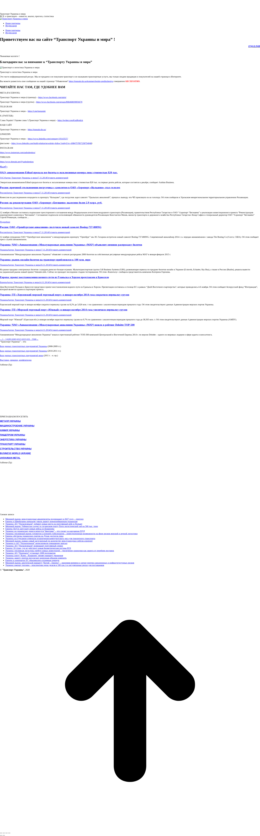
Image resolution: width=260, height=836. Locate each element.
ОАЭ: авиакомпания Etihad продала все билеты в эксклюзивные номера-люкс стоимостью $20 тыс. (59, 172)
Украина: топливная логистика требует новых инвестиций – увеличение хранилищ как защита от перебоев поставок (59, 550)
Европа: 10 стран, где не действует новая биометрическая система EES (38, 548)
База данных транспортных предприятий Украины (23, 346)
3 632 (22, 339)
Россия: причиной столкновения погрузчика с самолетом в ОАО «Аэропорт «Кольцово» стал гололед (60, 187)
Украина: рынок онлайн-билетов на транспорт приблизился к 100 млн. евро (45, 259)
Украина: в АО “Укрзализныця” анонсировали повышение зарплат (36, 543)
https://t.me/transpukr (37, 111)
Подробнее (5, 222)
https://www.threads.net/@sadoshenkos (17, 162)
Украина (4, 250)
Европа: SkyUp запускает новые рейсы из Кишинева (29, 529)
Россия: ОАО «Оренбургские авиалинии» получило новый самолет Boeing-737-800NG (50, 227)
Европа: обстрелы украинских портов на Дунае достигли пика (34, 536)
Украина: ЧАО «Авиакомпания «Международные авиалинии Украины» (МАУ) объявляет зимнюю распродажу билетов (71, 244)
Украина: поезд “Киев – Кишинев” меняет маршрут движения (34, 555)
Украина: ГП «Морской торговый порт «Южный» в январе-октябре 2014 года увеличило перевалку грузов (63, 309)
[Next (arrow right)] (4, 835)
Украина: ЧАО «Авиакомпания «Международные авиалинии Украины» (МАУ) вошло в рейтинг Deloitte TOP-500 (67, 324)
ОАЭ (2, 178)
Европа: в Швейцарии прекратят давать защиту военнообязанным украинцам (41, 521)
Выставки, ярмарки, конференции (16, 360)
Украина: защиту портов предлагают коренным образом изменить (35, 558)
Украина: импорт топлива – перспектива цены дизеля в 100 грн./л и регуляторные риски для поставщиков (54, 565)
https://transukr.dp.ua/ (37, 129)
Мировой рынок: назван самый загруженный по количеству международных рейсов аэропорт (49, 541)
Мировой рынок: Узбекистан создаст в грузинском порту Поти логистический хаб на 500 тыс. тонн (51, 526)
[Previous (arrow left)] (1, 835)
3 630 (12, 339)
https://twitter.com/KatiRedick (70, 120)
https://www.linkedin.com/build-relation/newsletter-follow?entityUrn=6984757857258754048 (51, 143)
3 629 (7, 339)
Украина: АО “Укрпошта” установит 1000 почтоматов (30, 553)
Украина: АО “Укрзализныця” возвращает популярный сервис (34, 546)
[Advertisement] (49, 6)
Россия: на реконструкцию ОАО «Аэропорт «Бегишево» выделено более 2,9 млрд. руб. (51, 202)
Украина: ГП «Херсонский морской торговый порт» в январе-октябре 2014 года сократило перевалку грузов (64, 294)
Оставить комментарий (57, 178)
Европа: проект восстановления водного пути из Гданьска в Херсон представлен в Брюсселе (54, 277)
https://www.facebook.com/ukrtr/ (52, 97)
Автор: (21, 178)
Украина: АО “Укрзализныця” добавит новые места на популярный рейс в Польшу (43, 524)
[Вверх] (130, 830)
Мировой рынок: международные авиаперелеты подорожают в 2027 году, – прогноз (44, 519)
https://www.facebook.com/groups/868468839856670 (59, 102)
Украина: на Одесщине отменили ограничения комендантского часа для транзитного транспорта (50, 538)
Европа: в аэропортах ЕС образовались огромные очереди (32, 560)
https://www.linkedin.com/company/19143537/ (48, 139)
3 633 (27, 339)
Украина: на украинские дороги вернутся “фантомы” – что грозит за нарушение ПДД (45, 531)
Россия (3, 193)
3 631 (17, 339)
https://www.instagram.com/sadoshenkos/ (17, 152)
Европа (3, 282)
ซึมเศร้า (3, 167)
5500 (34, 339)
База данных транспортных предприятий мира (21, 355)
